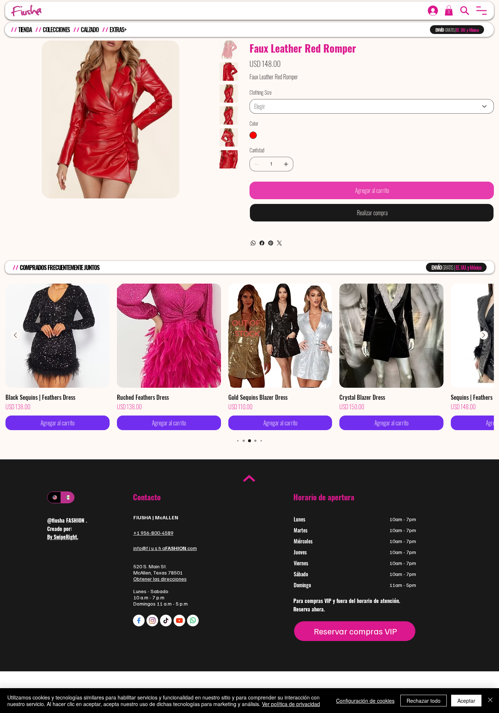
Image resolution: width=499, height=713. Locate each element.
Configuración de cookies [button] (365, 700)
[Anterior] (15, 335)
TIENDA (25, 29)
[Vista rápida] (57, 336)
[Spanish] (67, 497)
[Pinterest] (270, 243)
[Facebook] (262, 243)
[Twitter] (279, 243)
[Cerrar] (490, 700)
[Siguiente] (483, 335)
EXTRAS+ (118, 29)
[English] (54, 497)
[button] (481, 10)
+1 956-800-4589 (153, 533)
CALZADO (90, 29)
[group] (249, 357)
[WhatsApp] (253, 243)
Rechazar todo (424, 700)
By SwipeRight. (62, 537)
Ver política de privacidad (291, 704)
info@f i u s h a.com (165, 548)
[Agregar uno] (286, 164)
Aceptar (466, 700)
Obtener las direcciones (160, 579)
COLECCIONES (56, 29)
